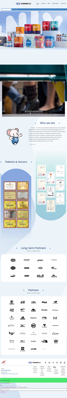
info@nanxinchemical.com (9, 374)
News (49, 3)
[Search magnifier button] (10, 9)
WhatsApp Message (23, 387)
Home (37, 3)
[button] (1, 30)
